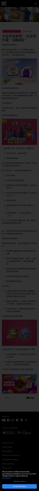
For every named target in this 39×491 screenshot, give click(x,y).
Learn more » (6, 478)
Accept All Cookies (19, 486)
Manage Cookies (19, 481)
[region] (19, 480)
